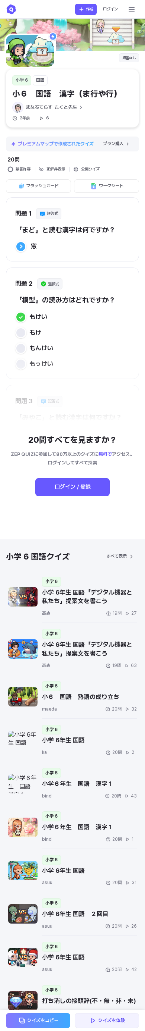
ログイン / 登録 (73, 486)
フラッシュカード (42, 185)
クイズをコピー (42, 1020)
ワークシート (111, 185)
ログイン (110, 9)
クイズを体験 (111, 1020)
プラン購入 (113, 143)
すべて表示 (116, 556)
